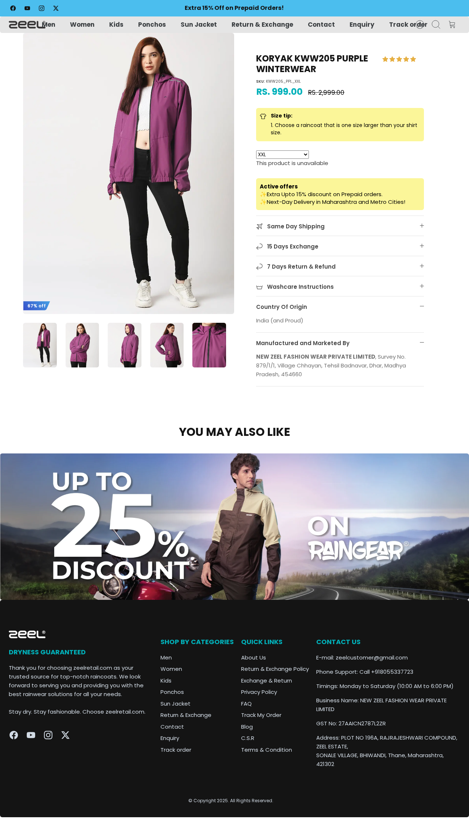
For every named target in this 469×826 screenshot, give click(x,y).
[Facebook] (13, 8)
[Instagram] (41, 8)
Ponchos (152, 24)
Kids (116, 24)
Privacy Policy (259, 692)
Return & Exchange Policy (275, 669)
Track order (408, 24)
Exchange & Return (266, 680)
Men (48, 24)
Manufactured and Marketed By (303, 343)
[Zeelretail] (27, 24)
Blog (247, 726)
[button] (400, 59)
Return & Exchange (262, 24)
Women (82, 24)
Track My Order (261, 715)
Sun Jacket (199, 24)
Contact (321, 24)
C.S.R (247, 738)
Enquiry (362, 24)
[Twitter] (56, 8)
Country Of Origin (281, 307)
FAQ (246, 703)
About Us (253, 657)
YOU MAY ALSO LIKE (234, 432)
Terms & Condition (266, 750)
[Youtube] (27, 8)
